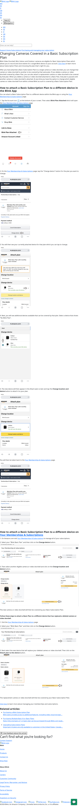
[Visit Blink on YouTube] (54, 802)
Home (2, 749)
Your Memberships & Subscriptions (16, 103)
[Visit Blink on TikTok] (41, 802)
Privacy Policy (5, 786)
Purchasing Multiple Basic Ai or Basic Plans (33, 720)
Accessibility (4, 794)
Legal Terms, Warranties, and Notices (13, 782)
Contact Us (4, 757)
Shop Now (4, 761)
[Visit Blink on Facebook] (6, 802)
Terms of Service (6, 790)
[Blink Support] (9, 1)
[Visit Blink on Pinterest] (67, 802)
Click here (62, 64)
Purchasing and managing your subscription (38, 50)
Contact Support (6, 740)
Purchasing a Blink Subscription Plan (32, 713)
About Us (3, 771)
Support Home (5, 50)
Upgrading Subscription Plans (33, 726)
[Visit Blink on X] (32, 802)
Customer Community (8, 779)
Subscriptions (16, 50)
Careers (3, 775)
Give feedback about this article (14, 733)
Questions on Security (8, 798)
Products (3, 753)
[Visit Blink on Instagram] (20, 802)
